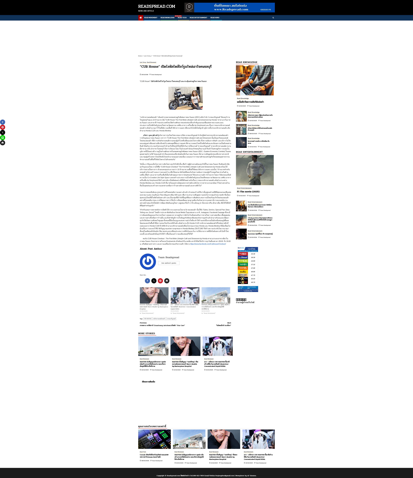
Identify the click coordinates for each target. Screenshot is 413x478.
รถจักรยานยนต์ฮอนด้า (159, 319)
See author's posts (168, 263)
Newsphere (240, 475)
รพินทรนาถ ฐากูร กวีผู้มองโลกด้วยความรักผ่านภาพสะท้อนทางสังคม (260, 116)
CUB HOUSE (147, 319)
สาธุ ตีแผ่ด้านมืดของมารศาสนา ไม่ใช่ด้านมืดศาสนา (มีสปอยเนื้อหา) (260, 206)
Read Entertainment (198, 18)
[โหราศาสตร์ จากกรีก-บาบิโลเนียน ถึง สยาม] (241, 142)
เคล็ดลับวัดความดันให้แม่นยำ (250, 102)
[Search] (273, 18)
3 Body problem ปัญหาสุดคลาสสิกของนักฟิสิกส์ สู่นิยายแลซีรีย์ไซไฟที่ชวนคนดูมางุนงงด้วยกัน (260, 220)
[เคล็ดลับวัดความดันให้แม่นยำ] (255, 80)
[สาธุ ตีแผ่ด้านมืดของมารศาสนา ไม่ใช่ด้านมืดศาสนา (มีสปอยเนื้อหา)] (241, 206)
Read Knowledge (168, 18)
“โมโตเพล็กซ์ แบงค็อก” (223, 324)
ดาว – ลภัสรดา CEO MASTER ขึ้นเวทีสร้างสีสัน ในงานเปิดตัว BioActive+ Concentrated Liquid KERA (184, 306)
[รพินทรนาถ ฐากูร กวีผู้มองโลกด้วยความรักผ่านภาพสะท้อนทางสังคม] (241, 116)
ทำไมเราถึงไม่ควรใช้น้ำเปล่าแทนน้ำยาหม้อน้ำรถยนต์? (260, 129)
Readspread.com (156, 6)
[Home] (140, 18)
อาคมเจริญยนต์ (171, 319)
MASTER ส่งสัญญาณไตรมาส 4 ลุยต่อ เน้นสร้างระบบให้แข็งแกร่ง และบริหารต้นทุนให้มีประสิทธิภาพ (216, 306)
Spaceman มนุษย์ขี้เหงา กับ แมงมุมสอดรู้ (260, 234)
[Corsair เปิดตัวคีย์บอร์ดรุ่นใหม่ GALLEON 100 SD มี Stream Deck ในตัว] (154, 439)
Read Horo (214, 18)
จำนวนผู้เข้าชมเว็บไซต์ (245, 302)
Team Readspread (156, 75)
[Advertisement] (206, 37)
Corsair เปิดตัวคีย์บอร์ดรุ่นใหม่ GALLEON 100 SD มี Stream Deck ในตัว (154, 455)
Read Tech (182, 18)
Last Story (143, 62)
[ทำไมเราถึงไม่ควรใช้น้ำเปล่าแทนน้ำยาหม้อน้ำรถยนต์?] (241, 129)
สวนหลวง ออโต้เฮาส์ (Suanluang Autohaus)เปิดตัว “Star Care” (162, 324)
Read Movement (150, 18)
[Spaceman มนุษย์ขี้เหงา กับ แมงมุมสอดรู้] (241, 234)
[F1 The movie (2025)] (255, 170)
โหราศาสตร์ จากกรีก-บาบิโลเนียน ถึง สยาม (258, 142)
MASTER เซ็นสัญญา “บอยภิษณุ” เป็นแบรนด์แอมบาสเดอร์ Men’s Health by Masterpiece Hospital (154, 306)
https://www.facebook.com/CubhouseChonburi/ (208, 244)
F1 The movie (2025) (248, 191)
